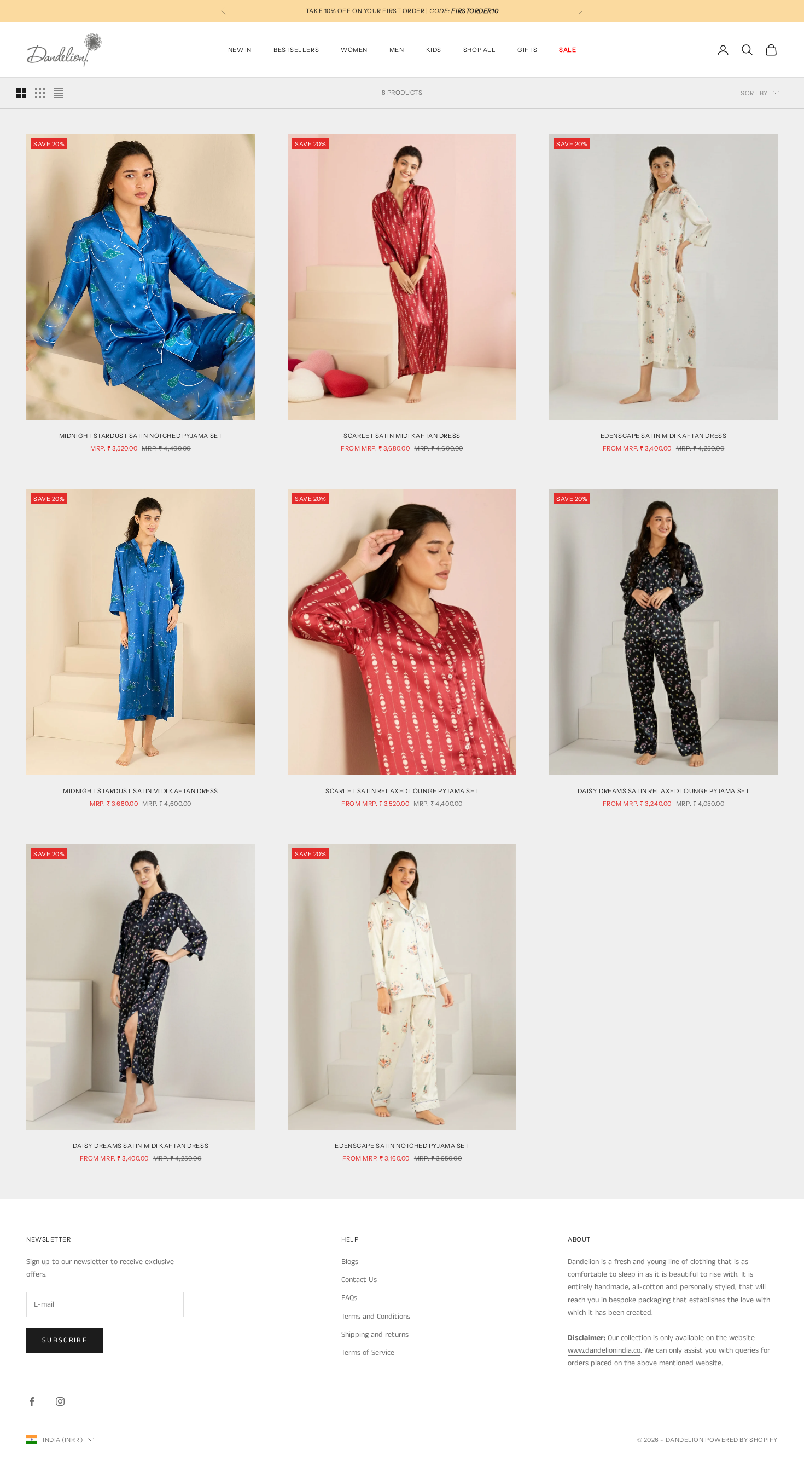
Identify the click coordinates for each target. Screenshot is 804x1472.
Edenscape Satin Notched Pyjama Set (402, 1146)
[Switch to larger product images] (21, 93)
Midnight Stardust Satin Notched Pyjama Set (141, 436)
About (579, 1239)
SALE (567, 50)
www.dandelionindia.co (604, 1350)
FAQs (349, 1297)
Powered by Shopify (741, 1440)
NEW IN (240, 50)
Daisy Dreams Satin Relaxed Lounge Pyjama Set (664, 791)
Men (396, 50)
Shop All (479, 50)
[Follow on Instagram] (60, 1401)
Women (354, 50)
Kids (433, 50)
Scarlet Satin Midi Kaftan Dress (401, 436)
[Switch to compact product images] (58, 93)
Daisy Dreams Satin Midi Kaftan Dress (140, 1146)
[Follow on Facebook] (31, 1401)
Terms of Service (367, 1352)
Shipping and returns (375, 1334)
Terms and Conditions (375, 1316)
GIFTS (527, 50)
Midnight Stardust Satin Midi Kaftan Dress (140, 791)
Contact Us (359, 1279)
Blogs (349, 1261)
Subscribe (65, 1340)
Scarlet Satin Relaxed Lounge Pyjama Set (402, 791)
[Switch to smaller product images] (40, 93)
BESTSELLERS (296, 50)
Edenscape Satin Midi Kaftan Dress (663, 436)
